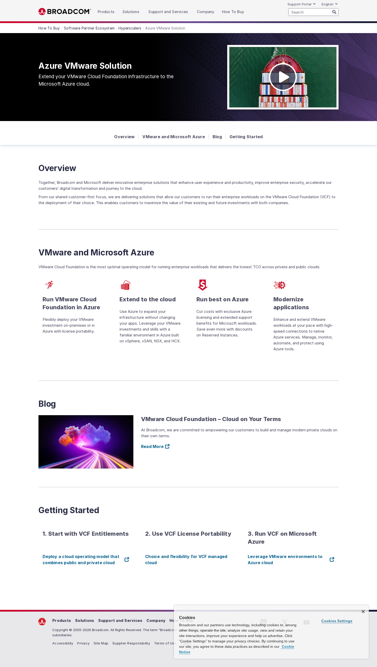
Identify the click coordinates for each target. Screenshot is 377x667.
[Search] (334, 11)
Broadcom (64, 12)
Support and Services (120, 620)
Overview (124, 136)
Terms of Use (165, 643)
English (327, 4)
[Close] (363, 611)
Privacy (83, 643)
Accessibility (62, 643)
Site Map (101, 643)
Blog (217, 136)
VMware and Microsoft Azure (173, 136)
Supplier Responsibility (131, 643)
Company (155, 620)
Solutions (84, 620)
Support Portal (299, 4)
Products (61, 620)
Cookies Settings (336, 621)
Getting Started (246, 136)
